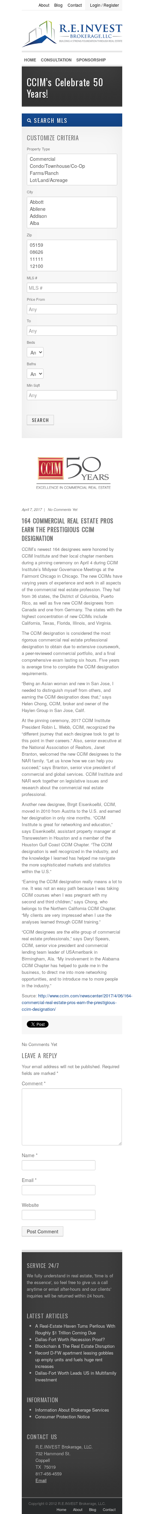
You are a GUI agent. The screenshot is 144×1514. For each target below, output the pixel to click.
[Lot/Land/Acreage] (72, 180)
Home (30, 60)
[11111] (72, 259)
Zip (29, 234)
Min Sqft (33, 385)
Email (29, 1180)
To (29, 320)
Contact (75, 5)
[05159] (72, 244)
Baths (31, 363)
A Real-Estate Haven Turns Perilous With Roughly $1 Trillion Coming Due (75, 1329)
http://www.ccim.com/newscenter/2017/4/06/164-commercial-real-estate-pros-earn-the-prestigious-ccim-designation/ (77, 1002)
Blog (58, 5)
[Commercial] (72, 158)
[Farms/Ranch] (72, 173)
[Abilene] (72, 208)
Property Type (38, 148)
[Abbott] (72, 201)
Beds (31, 342)
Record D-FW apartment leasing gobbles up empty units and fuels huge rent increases (74, 1359)
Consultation (56, 60)
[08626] (72, 251)
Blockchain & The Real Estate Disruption (75, 1346)
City (30, 191)
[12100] (72, 266)
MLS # (32, 277)
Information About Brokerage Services (72, 1410)
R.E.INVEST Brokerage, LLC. (72, 47)
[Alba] (72, 223)
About (44, 5)
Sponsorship (91, 60)
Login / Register (104, 5)
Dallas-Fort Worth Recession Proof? (70, 1339)
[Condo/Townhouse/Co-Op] (72, 166)
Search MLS (49, 120)
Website (30, 1204)
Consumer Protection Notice (62, 1416)
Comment (34, 1083)
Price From (36, 299)
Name (30, 1155)
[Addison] (72, 216)
